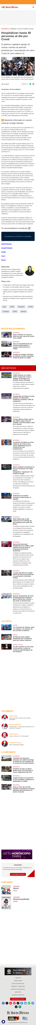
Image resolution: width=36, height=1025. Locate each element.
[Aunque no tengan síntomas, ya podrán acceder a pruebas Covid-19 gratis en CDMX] (6, 355)
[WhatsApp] (29, 1003)
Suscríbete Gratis (17, 874)
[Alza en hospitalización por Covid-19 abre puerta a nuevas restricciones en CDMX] (6, 345)
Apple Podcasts (6, 244)
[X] (7, 1003)
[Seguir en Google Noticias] (33, 84)
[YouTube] (10, 1003)
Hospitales (21, 306)
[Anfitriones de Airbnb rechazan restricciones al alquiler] (6, 503)
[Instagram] (14, 1003)
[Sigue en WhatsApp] (30, 84)
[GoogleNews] (32, 1003)
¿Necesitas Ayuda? (18, 999)
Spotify (3, 252)
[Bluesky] (25, 1003)
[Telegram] (21, 1003)
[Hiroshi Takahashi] (4, 726)
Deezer (3, 260)
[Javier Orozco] (4, 735)
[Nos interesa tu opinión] (18, 971)
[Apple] (16, 1006)
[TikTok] (18, 1003)
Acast (3, 256)
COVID (30, 306)
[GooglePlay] (20, 1006)
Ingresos (23, 311)
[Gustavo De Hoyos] (4, 743)
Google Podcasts (6, 248)
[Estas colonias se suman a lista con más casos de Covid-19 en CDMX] (6, 335)
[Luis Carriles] (4, 717)
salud (4, 306)
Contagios (6, 311)
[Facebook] (3, 1003)
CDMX (12, 306)
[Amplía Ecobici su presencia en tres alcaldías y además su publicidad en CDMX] (6, 778)
